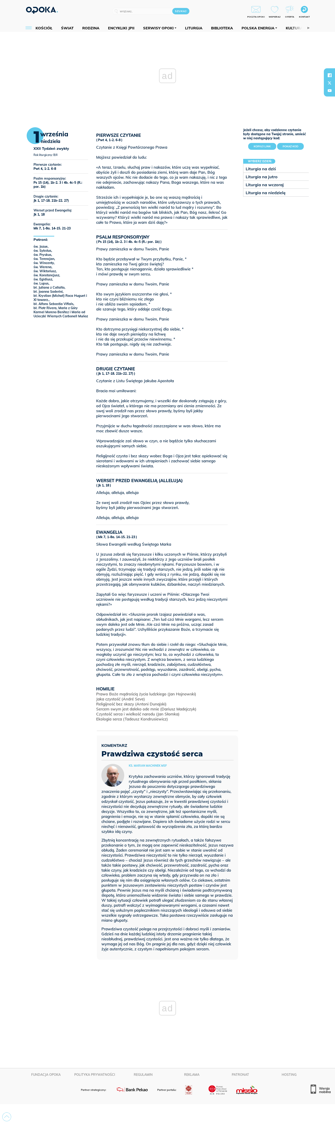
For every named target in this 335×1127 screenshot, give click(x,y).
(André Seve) (120, 699)
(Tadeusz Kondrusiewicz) (132, 719)
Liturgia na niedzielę (266, 192)
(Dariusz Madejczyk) (146, 709)
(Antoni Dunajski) (131, 704)
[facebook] (329, 75)
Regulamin (143, 1075)
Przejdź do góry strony (6, 1116)
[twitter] (329, 83)
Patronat (240, 1075)
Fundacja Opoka (46, 1075)
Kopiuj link (265, 145)
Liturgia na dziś (261, 168)
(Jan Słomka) (138, 714)
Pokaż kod (290, 146)
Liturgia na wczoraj (265, 184)
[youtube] (329, 90)
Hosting (289, 1075)
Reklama (191, 1075)
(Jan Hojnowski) (146, 694)
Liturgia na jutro (262, 176)
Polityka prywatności (94, 1075)
